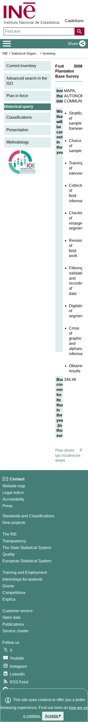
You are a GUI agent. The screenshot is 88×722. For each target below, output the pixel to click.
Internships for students (22, 579)
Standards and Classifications (28, 516)
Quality (8, 554)
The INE (9, 534)
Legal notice (13, 493)
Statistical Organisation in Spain (34, 53)
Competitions (13, 593)
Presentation (17, 130)
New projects (13, 522)
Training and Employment (24, 572)
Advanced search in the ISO (26, 81)
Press (7, 506)
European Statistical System (26, 561)
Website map (13, 486)
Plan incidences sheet (68, 455)
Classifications (19, 117)
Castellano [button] (74, 21)
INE (5, 53)
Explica (8, 599)
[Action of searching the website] (79, 31)
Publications (13, 624)
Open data (11, 617)
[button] (76, 43)
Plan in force (17, 96)
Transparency (14, 541)
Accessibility (13, 499)
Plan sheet (64, 450)
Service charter (15, 631)
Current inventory (21, 66)
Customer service (17, 611)
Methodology (17, 142)
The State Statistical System (26, 548)
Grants (8, 586)
